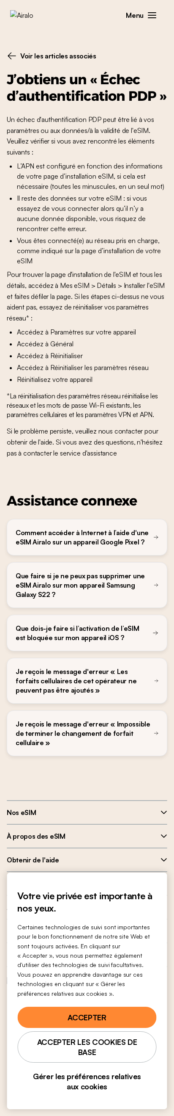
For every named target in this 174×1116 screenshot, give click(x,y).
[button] (152, 15)
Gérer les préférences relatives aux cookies (87, 1081)
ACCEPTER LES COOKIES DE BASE (87, 1047)
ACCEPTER (87, 1017)
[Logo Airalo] (27, 15)
